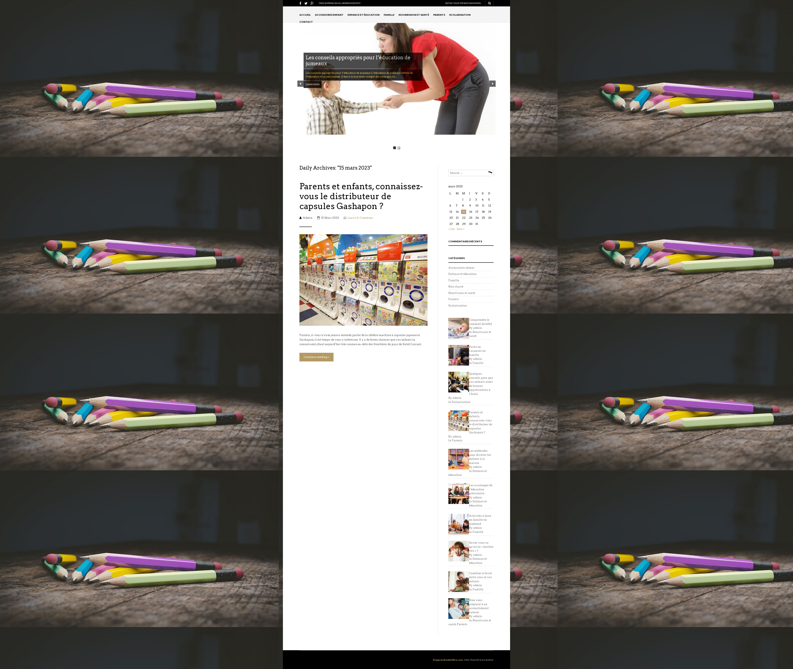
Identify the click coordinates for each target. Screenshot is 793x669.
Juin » (460, 229)
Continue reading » (316, 357)
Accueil (305, 14)
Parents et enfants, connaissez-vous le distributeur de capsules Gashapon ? (361, 196)
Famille (389, 14)
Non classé (455, 286)
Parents (439, 14)
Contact (306, 21)
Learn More (312, 78)
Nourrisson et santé (414, 14)
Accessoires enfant (329, 14)
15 (463, 211)
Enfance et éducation (364, 14)
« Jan (451, 229)
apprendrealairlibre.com (449, 659)
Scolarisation (460, 14)
